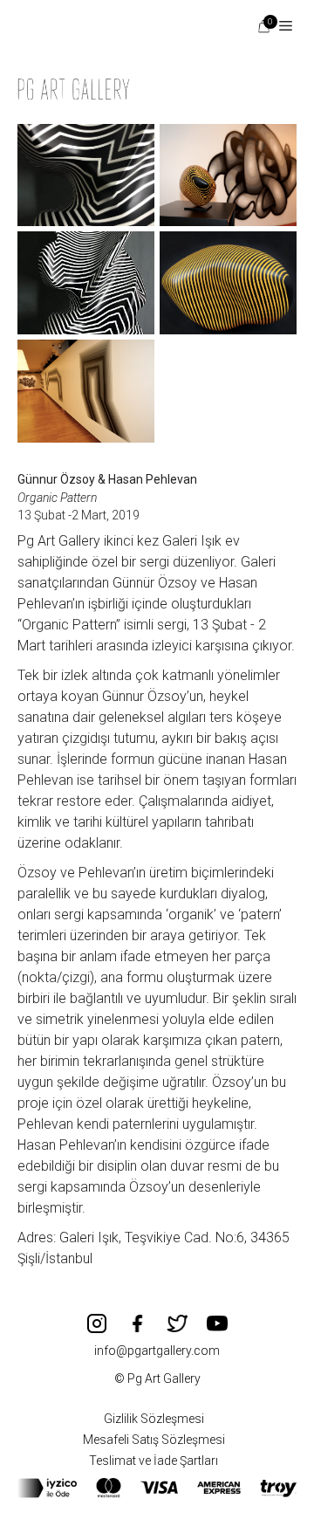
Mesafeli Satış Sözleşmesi (154, 1440)
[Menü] (279, 26)
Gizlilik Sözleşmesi (154, 1419)
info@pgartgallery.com (157, 1351)
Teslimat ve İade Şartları (153, 1461)
